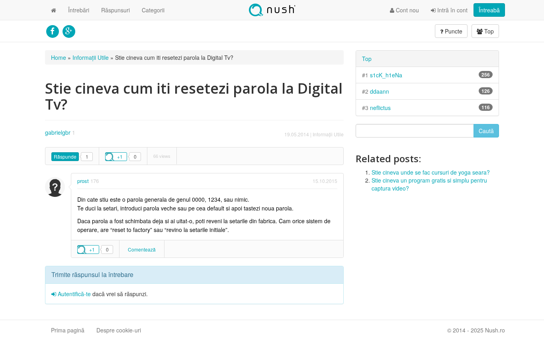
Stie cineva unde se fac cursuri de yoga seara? (431, 172)
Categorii (153, 10)
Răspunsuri (115, 10)
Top (488, 31)
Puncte (452, 31)
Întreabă (489, 10)
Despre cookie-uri (118, 330)
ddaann (379, 91)
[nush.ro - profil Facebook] (52, 30)
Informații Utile (90, 57)
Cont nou (406, 10)
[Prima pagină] (53, 10)
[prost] (55, 187)
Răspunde (65, 156)
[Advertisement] (427, 256)
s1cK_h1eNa (386, 75)
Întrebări (78, 10)
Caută (486, 131)
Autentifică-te (73, 294)
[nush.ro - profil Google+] (68, 30)
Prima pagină (67, 330)
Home (58, 57)
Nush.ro (272, 10)
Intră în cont (452, 10)
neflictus (380, 108)
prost (83, 181)
